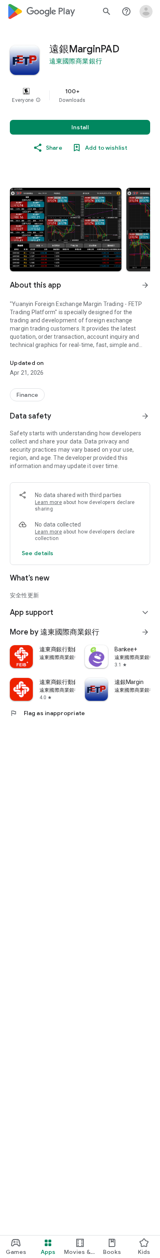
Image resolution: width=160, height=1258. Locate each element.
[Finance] (27, 395)
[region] (80, 95)
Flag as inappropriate (47, 713)
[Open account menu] (146, 11)
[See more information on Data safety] (145, 416)
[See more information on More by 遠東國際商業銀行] (145, 632)
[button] (38, 100)
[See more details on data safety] (37, 553)
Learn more (48, 502)
